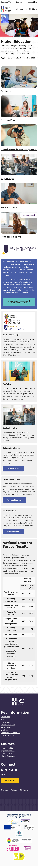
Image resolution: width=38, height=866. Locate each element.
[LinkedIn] (6, 770)
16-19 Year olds (7, 748)
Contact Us (6, 2)
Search (19, 2)
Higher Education (8, 756)
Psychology (7, 178)
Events (4, 719)
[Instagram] (9, 770)
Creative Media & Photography (19, 149)
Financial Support (14, 500)
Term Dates (6, 727)
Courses (22, 9)
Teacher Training (11, 236)
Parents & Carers (8, 725)
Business (6, 91)
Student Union (13, 532)
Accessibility (32, 2)
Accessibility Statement (10, 733)
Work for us (5, 730)
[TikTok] (12, 770)
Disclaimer (24, 790)
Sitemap (4, 790)
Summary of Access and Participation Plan (19, 302)
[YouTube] (16, 770)
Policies (14, 790)
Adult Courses (7, 754)
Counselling (8, 120)
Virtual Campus (7, 735)
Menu (34, 9)
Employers (5, 722)
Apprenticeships (7, 751)
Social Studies (9, 207)
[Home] (10, 9)
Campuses (5, 717)
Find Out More (13, 469)
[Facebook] (2, 770)
